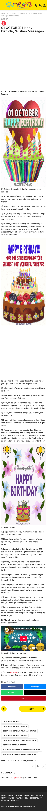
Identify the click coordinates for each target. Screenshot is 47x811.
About (4, 798)
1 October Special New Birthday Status (19, 754)
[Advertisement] (23, 63)
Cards (4, 19)
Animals (39, 795)
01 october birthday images (15, 726)
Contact (15, 800)
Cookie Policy (36, 798)
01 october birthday (11, 722)
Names (11, 798)
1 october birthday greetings (16, 745)
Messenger (35, 686)
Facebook (12, 686)
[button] (2, 5)
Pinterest (23, 698)
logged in (17, 777)
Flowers (18, 795)
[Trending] (3, 23)
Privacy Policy (22, 798)
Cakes (10, 795)
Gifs (32, 795)
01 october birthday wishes (15, 735)
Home (3, 795)
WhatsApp (12, 692)
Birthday (14, 672)
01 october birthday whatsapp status (19, 731)
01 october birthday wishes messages (19, 740)
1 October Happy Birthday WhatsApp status (21, 749)
